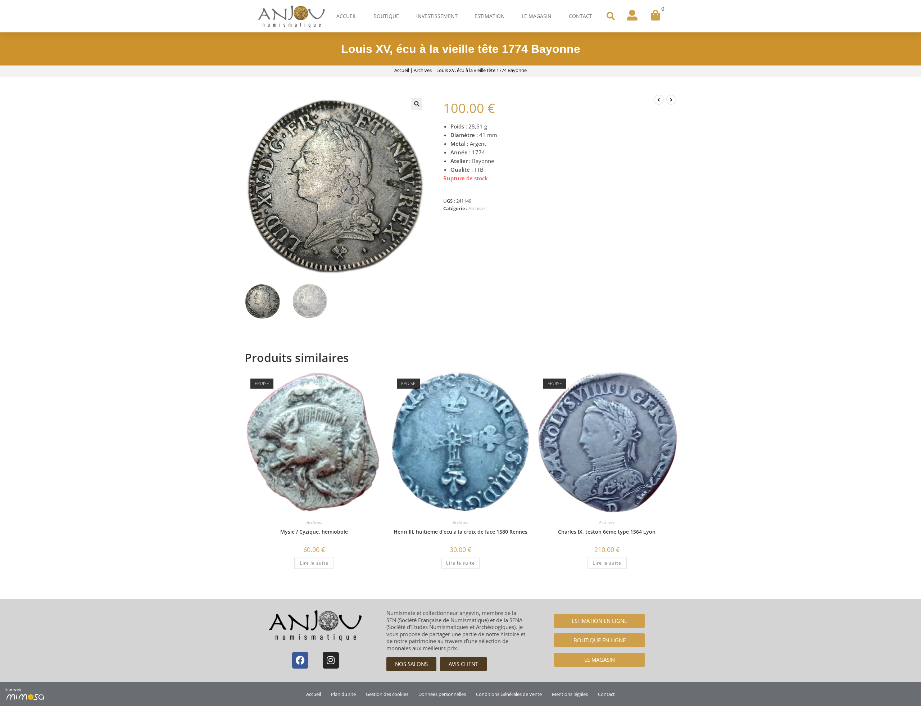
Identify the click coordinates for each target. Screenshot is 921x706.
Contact (580, 16)
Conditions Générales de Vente (509, 694)
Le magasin (537, 16)
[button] (610, 16)
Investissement (437, 16)
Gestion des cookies (387, 694)
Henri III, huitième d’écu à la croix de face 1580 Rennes (460, 531)
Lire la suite (314, 563)
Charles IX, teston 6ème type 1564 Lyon (606, 531)
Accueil (346, 16)
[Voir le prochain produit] (671, 100)
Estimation (490, 16)
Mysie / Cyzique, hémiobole (314, 531)
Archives (423, 70)
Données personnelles (442, 694)
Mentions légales (570, 694)
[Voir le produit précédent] (659, 100)
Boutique (386, 16)
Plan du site (343, 694)
